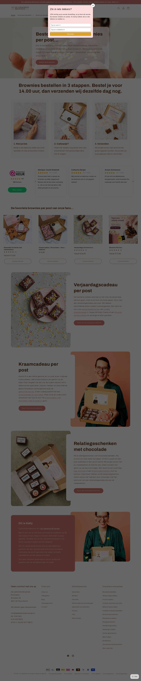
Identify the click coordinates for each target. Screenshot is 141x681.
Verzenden (70, 34)
